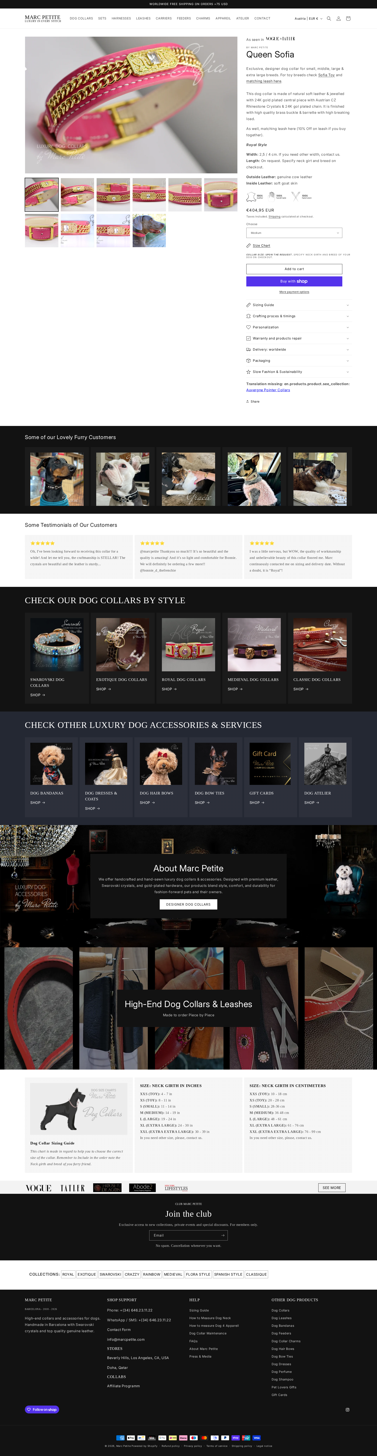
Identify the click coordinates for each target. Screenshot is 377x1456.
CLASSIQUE (256, 1274)
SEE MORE (332, 1187)
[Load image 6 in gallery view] (221, 195)
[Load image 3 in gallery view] (113, 195)
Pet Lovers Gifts (284, 1387)
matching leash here (263, 81)
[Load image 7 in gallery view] (41, 230)
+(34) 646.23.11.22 (136, 1310)
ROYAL (68, 1274)
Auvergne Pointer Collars (268, 390)
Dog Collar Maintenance (207, 1333)
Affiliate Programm (123, 1386)
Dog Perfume (282, 1371)
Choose (251, 224)
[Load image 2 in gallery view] (77, 195)
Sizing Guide (199, 1310)
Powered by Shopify (145, 1445)
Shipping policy (242, 1445)
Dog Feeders (281, 1333)
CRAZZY (132, 1274)
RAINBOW (151, 1274)
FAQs (193, 1341)
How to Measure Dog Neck (210, 1318)
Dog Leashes (282, 1318)
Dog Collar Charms (286, 1341)
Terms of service (217, 1445)
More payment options (294, 291)
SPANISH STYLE (228, 1274)
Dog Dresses (281, 1364)
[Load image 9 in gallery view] (113, 230)
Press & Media (200, 1356)
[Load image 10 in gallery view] (149, 230)
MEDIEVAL (173, 1274)
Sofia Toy (326, 75)
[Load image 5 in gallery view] (185, 195)
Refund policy (171, 1445)
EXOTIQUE (87, 1274)
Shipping (275, 216)
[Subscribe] (223, 1235)
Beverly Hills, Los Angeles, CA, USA (138, 1358)
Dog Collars (281, 1310)
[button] (329, 18)
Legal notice (264, 1445)
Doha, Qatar (117, 1367)
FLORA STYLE (198, 1274)
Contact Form (119, 1329)
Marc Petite (123, 1445)
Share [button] (255, 401)
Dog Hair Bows (283, 1349)
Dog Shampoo (282, 1379)
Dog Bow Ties (282, 1356)
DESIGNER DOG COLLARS (188, 904)
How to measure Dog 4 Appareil (214, 1325)
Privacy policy (193, 1445)
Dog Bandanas (283, 1325)
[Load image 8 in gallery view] (77, 230)
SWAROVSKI (110, 1274)
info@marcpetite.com (126, 1339)
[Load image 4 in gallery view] (149, 195)
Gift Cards (279, 1395)
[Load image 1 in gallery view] (41, 195)
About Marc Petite (203, 1349)
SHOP (35, 695)
